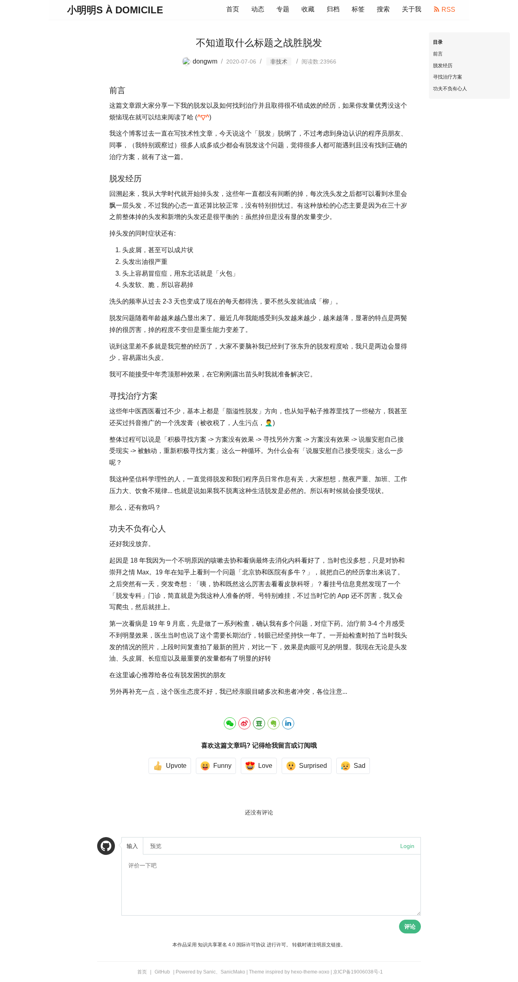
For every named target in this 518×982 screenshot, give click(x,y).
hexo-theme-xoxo (310, 972)
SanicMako (233, 972)
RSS (447, 9)
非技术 (278, 61)
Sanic (209, 972)
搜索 (383, 9)
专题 (282, 9)
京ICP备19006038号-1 (358, 972)
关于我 (411, 9)
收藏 (307, 9)
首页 (232, 9)
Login (407, 846)
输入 (132, 846)
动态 (257, 9)
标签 (358, 9)
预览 (155, 846)
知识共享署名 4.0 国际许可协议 (231, 945)
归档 (333, 9)
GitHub (162, 972)
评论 (410, 926)
